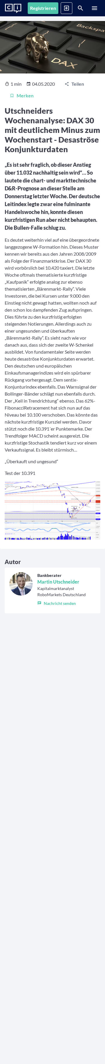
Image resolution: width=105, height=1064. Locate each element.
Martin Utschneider (58, 581)
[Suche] (80, 8)
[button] (61, 602)
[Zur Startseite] (13, 8)
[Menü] (94, 8)
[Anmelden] (66, 8)
